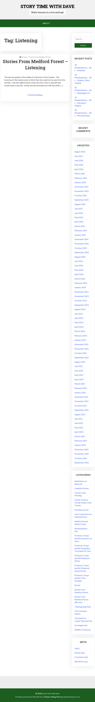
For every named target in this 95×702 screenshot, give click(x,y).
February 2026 (80, 178)
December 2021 (81, 397)
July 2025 (78, 208)
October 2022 (80, 353)
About (46, 23)
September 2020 (81, 462)
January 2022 (80, 392)
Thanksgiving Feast (82, 606)
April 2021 (78, 432)
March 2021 (79, 436)
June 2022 (78, 370)
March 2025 (79, 226)
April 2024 (78, 274)
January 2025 (80, 235)
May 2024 (78, 270)
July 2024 (78, 261)
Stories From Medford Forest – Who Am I (81, 599)
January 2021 (80, 445)
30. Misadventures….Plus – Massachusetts (83, 113)
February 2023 (80, 335)
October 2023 (80, 300)
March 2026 (79, 173)
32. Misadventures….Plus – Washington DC (83, 90)
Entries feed (79, 653)
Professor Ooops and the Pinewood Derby (82, 558)
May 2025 (78, 217)
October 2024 (80, 248)
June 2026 (78, 160)
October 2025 (80, 195)
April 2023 (78, 327)
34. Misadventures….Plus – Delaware (83, 68)
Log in (77, 648)
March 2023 (79, 331)
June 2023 (78, 318)
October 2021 (80, 405)
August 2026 (79, 151)
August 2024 (79, 257)
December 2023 (81, 292)
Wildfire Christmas (82, 630)
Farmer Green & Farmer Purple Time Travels (82, 503)
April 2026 (78, 169)
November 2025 (81, 191)
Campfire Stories (81, 488)
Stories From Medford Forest (40, 57)
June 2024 (78, 265)
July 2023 (78, 314)
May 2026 (78, 165)
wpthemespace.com (71, 697)
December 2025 (81, 186)
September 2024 (81, 252)
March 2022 (79, 384)
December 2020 (81, 449)
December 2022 (81, 344)
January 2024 (80, 287)
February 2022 (80, 388)
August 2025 (79, 204)
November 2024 (81, 243)
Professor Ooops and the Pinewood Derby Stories (82, 568)
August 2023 (79, 309)
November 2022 (81, 349)
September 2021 (81, 410)
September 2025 (81, 200)
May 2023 (78, 322)
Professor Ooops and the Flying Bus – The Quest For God (82, 548)
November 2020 (81, 454)
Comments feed (81, 657)
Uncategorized (80, 625)
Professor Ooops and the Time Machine (81, 578)
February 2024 (80, 283)
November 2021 (81, 401)
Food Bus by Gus (81, 510)
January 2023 (80, 340)
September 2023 (81, 305)
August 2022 (79, 362)
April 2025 (78, 221)
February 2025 (80, 230)
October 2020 (80, 458)
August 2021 (79, 414)
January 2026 (80, 182)
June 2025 (78, 213)
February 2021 (80, 440)
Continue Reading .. (35, 95)
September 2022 (81, 357)
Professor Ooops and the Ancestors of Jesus (83, 538)
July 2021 (78, 419)
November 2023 (81, 296)
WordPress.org (80, 661)
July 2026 (78, 156)
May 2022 (78, 375)
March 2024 (79, 279)
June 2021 (78, 423)
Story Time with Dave (47, 6)
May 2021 (78, 427)
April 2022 (78, 379)
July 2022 (78, 366)
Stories (24, 57)
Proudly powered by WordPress (29, 697)
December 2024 (81, 239)
